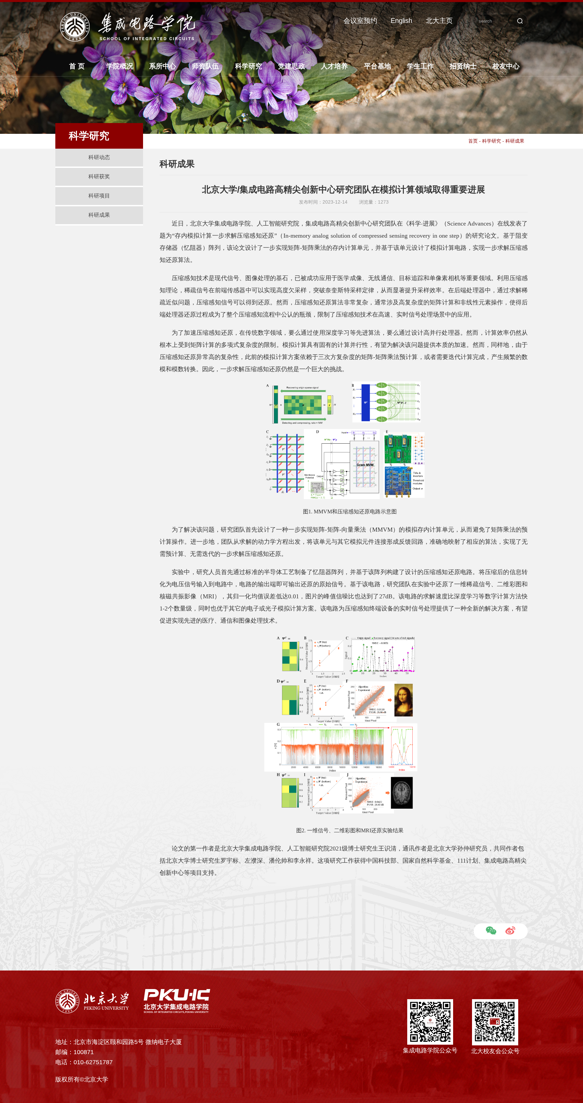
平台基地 (377, 66)
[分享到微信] (491, 930)
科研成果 (99, 215)
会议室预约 (360, 20)
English (401, 20)
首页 (473, 141)
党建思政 (291, 66)
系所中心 (162, 66)
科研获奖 (99, 176)
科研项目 (99, 196)
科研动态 (99, 157)
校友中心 (506, 66)
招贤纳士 (463, 66)
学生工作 (420, 66)
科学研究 (248, 66)
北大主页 (439, 20)
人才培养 (334, 66)
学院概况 (119, 66)
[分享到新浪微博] (510, 930)
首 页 (77, 66)
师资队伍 (205, 66)
